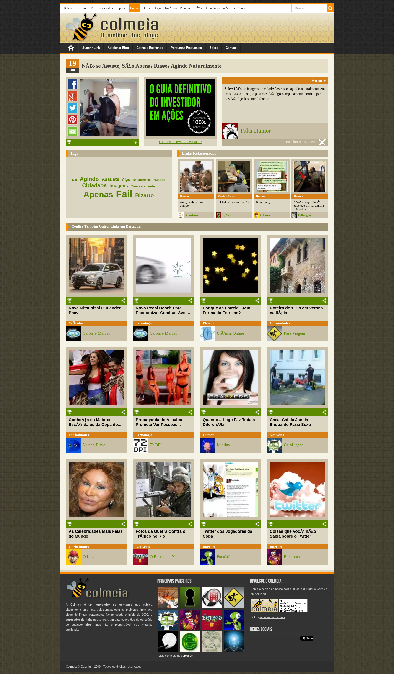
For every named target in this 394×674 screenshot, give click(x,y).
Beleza (68, 8)
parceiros (187, 655)
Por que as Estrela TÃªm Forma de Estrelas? (226, 310)
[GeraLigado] (168, 628)
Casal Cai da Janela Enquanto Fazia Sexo (290, 422)
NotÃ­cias (171, 8)
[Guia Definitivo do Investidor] (180, 135)
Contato (231, 47)
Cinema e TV (84, 8)
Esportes (121, 8)
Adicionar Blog (118, 47)
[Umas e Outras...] (212, 650)
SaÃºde (198, 8)
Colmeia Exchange (150, 47)
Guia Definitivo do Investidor (180, 142)
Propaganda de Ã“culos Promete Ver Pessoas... (159, 422)
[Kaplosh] (168, 606)
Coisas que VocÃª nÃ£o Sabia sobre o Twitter (293, 533)
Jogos (158, 8)
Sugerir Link (91, 47)
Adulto (242, 8)
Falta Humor (256, 130)
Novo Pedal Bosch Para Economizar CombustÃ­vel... (163, 310)
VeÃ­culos (228, 8)
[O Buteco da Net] (212, 628)
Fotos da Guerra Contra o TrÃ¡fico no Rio (160, 533)
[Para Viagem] (234, 606)
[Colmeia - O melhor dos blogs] (82, 41)
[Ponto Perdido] (190, 606)
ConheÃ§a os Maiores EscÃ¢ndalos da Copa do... (95, 422)
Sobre (214, 47)
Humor (134, 8)
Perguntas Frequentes (186, 47)
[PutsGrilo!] (234, 628)
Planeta (185, 8)
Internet (147, 8)
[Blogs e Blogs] (190, 650)
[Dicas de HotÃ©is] (212, 606)
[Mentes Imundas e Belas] (168, 650)
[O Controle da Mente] (234, 650)
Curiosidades (104, 8)
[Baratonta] (190, 628)
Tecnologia (212, 8)
